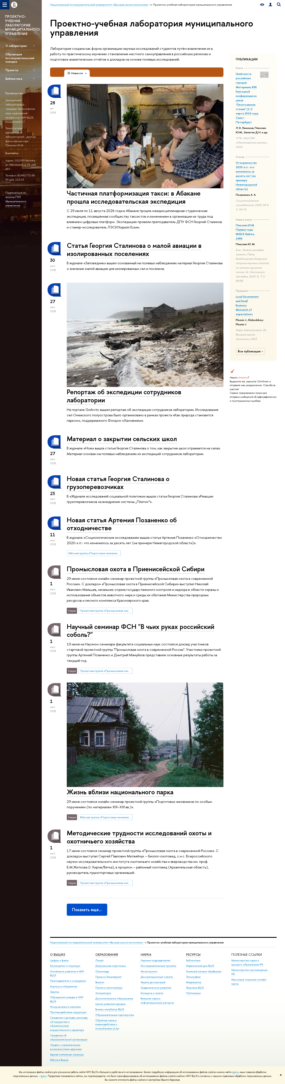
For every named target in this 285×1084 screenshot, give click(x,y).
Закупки (54, 992)
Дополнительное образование (114, 998)
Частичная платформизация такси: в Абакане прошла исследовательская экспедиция (134, 197)
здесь (235, 1072)
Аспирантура (103, 993)
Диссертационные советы (157, 977)
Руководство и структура (65, 966)
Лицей (99, 960)
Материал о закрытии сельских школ (122, 438)
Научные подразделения (155, 960)
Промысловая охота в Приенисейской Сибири (135, 568)
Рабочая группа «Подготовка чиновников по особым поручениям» (94, 553)
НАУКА (146, 954)
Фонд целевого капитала (65, 1007)
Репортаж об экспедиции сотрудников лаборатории (124, 395)
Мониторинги (149, 971)
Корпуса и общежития (63, 986)
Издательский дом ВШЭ (200, 966)
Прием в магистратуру (108, 987)
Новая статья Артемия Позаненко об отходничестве (122, 524)
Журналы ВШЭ (195, 987)
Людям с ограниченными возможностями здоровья (66, 1047)
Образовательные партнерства (114, 1015)
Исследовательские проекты (158, 966)
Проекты (11, 70)
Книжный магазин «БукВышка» (204, 971)
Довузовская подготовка (110, 966)
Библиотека (13, 79)
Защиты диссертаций (153, 982)
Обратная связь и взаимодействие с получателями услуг (107, 1024)
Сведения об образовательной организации (68, 1037)
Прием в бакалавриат (108, 977)
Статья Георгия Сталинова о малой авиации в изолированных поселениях (134, 249)
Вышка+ (100, 982)
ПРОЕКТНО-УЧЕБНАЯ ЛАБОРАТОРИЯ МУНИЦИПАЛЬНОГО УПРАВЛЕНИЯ (22, 25)
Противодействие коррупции (68, 1012)
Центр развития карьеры (110, 1004)
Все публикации (249, 351)
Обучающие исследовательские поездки (19, 57)
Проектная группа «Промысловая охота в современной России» (106, 610)
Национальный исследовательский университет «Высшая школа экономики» (96, 942)
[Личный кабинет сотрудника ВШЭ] (270, 4)
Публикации (193, 993)
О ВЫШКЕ (57, 954)
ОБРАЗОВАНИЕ (106, 954)
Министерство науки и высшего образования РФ (247, 962)
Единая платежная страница (66, 1054)
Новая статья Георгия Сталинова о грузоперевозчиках (118, 482)
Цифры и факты (59, 960)
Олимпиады (102, 971)
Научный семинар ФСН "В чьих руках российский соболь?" (140, 630)
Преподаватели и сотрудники (68, 981)
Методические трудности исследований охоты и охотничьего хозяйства (139, 837)
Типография (193, 977)
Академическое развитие (156, 987)
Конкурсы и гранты (152, 993)
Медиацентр (193, 982)
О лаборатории (16, 46)
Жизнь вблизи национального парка (120, 791)
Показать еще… (87, 909)
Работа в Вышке (59, 1060)
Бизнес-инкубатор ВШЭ (109, 1009)
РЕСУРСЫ (193, 954)
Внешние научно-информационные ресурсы (157, 1000)
